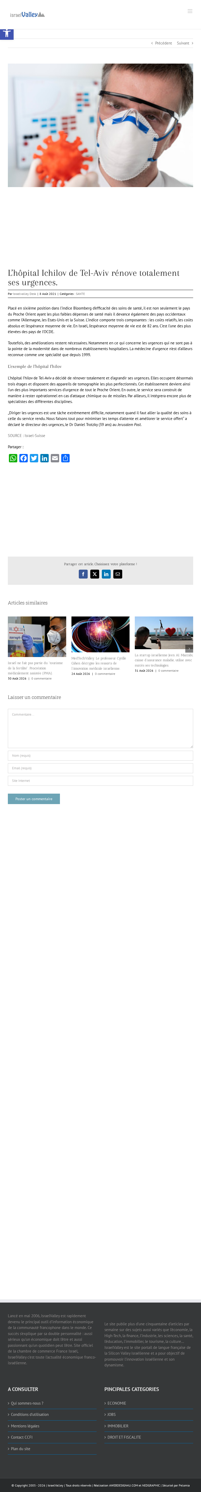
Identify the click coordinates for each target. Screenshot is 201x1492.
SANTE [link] (80, 294)
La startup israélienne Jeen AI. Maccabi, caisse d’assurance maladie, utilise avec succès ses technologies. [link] (164, 660)
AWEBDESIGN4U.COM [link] (123, 1485)
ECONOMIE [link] (117, 1403)
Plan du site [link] (20, 1448)
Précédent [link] (163, 43)
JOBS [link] (112, 1414)
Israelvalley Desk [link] (24, 294)
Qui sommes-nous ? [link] (27, 1403)
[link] (7, 33)
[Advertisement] (100, 231)
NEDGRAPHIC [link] (150, 1485)
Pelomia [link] (184, 1485)
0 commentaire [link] (41, 678)
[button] (12, 649)
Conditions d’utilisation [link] (30, 1414)
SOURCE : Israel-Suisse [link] (26, 435)
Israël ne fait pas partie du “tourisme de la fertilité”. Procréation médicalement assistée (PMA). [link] (35, 668)
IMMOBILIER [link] (118, 1425)
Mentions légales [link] (25, 1425)
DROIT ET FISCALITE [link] (124, 1437)
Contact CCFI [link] (21, 1437)
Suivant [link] (183, 43)
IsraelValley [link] (55, 1485)
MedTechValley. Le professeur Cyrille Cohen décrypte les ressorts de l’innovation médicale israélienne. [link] (98, 663)
